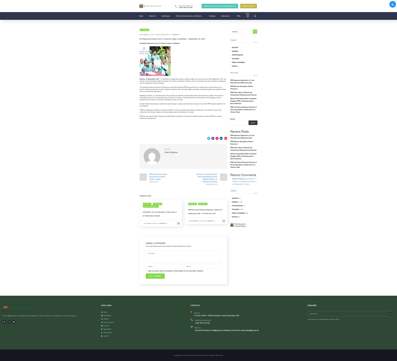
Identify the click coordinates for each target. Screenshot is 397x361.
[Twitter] (208, 138)
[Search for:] (243, 31)
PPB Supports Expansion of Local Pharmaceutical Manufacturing (242, 81)
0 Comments (175, 34)
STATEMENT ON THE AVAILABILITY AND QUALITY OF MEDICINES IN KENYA (160, 214)
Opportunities (237, 55)
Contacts (212, 16)
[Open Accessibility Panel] (392, 4)
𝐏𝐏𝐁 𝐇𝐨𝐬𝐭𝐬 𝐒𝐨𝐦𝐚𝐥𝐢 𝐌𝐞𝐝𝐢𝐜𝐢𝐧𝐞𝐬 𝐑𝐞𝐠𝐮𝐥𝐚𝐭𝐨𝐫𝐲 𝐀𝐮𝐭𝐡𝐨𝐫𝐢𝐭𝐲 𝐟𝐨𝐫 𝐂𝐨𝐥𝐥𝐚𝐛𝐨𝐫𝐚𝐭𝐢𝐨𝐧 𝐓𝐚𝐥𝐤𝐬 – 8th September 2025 (205, 211)
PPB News (144, 30)
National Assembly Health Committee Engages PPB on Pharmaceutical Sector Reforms (243, 100)
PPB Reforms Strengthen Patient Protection (241, 87)
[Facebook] (212, 138)
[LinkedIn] (221, 138)
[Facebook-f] (9, 322)
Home (141, 16)
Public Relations (162, 34)
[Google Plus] (225, 138)
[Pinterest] (217, 138)
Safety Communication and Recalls (188, 16)
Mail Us (198, 328)
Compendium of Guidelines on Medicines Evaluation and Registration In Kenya (244, 181)
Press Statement (151, 206)
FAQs (238, 16)
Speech (234, 66)
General (147, 204)
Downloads (166, 16)
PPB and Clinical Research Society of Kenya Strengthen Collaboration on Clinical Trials (243, 109)
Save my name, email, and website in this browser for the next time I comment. (176, 271)
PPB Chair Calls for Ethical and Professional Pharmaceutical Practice (243, 93)
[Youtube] (14, 322)
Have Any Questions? (186, 6)
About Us (152, 16)
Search (232, 119)
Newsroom (225, 16)
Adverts (235, 47)
